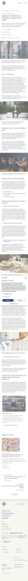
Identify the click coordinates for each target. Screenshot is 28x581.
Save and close (14, 303)
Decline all (20, 300)
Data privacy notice (7, 293)
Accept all (8, 300)
